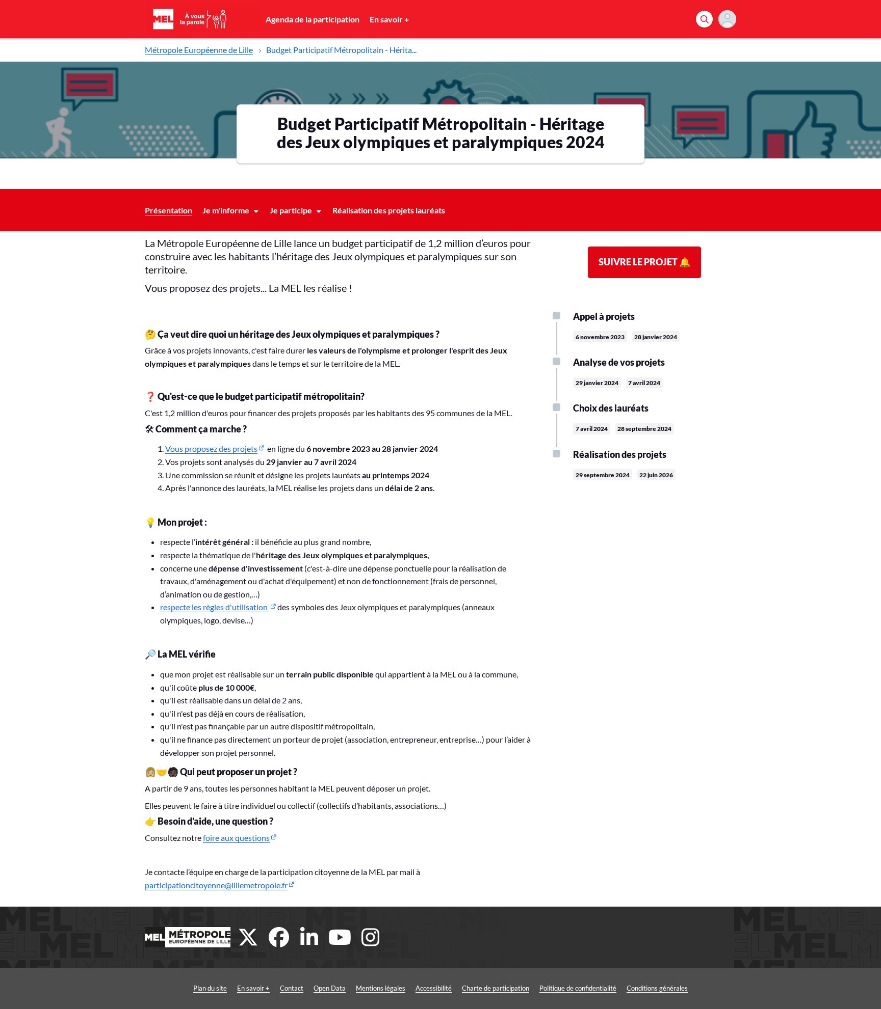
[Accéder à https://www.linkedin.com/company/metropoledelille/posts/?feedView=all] (309, 937)
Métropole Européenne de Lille (199, 49)
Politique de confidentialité (577, 988)
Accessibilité (434, 988)
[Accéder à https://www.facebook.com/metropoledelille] (279, 937)
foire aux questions (236, 837)
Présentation (168, 210)
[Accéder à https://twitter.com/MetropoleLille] (248, 937)
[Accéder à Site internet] (187, 937)
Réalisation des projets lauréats (388, 210)
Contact (291, 988)
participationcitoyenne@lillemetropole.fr (216, 885)
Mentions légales (380, 988)
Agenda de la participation (312, 19)
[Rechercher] (704, 19)
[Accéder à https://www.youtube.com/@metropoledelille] (340, 937)
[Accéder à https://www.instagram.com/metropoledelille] (370, 937)
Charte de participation (495, 988)
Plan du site (210, 988)
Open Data (330, 988)
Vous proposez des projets (211, 448)
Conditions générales (657, 988)
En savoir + (389, 19)
